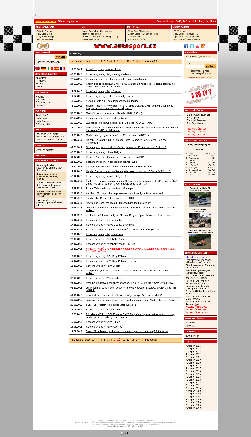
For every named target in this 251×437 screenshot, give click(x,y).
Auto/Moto (41, 78)
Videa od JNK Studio (47, 134)
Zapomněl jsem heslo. (200, 71)
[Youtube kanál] (197, 46)
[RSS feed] (203, 46)
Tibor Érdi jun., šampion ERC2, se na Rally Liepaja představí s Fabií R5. (124, 295)
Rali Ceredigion (91, 34)
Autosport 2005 (193, 402)
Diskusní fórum (194, 110)
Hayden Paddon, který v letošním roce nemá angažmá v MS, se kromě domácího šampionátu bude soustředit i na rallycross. (129, 107)
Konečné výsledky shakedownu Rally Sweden (110, 96)
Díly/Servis (41, 81)
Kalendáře (191, 322)
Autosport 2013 (193, 379)
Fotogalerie (192, 184)
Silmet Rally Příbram (139, 31)
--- (188, 126)
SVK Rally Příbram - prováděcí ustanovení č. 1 (111, 304)
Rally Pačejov (136, 39)
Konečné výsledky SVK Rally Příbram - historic (111, 261)
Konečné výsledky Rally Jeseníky (104, 326)
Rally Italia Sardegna (46, 37)
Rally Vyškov (136, 37)
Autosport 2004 (193, 405)
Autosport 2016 (193, 371)
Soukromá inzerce (46, 74)
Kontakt (39, 105)
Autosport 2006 (193, 399)
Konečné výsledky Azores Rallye (103, 69)
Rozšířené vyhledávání (48, 62)
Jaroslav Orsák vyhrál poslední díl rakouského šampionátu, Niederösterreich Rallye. (130, 300)
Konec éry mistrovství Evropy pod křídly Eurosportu (200, 276)
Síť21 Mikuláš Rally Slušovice (187, 39)
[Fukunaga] (200, 248)
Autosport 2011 (193, 385)
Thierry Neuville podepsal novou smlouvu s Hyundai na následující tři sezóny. (127, 331)
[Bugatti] (200, 227)
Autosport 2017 (193, 368)
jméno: (198, 56)
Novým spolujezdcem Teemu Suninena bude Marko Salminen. (119, 202)
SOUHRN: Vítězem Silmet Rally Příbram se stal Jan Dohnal (49, 193)
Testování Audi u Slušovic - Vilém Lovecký (199, 297)
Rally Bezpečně (44, 121)
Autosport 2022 (193, 354)
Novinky (40, 96)
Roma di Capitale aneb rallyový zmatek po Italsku (198, 287)
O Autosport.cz (43, 102)
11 (123, 61)
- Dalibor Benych (200, 231)
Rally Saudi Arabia (45, 39)
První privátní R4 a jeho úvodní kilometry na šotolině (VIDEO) (119, 166)
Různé (39, 86)
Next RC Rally (43, 124)
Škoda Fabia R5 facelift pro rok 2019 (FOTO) (110, 198)
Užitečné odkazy (45, 149)
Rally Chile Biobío (44, 34)
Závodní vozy (192, 336)
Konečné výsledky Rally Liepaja (103, 265)
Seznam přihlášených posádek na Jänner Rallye (111, 161)
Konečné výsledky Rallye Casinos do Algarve (110, 224)
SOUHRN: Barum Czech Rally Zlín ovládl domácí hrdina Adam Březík (48, 185)
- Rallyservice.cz (201, 189)
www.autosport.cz (46, 21)
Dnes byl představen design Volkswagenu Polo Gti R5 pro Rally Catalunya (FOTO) (130, 283)
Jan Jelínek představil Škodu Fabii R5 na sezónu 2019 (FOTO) (119, 122)
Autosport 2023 (193, 351)
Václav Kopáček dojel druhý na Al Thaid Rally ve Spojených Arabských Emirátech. (130, 215)
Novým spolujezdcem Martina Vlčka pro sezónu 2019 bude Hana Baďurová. (126, 147)
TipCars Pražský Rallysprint (186, 37)
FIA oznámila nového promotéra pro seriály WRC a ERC (50, 202)
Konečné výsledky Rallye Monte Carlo (106, 118)
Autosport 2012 (193, 382)
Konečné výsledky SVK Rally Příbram (106, 256)
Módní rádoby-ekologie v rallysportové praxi (198, 271)
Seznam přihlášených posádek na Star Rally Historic (47, 176)
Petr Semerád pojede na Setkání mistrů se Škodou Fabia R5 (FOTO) (122, 229)
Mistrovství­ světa (45, 27)
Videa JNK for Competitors (50, 136)
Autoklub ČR (42, 115)
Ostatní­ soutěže (181, 27)
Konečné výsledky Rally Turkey (103, 322)
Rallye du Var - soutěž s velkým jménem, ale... (197, 282)
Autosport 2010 (193, 388)
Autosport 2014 (193, 377)
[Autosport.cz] (115, 49)
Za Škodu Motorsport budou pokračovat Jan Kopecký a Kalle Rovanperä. (125, 193)
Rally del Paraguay (45, 31)
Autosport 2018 (193, 365)
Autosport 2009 (193, 391)
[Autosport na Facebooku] (186, 46)
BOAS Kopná (179, 31)
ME (83, 27)
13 (132, 61)
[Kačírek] (200, 206)
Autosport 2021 (193, 357)
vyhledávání (42, 52)
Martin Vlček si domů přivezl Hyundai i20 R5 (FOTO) (114, 113)
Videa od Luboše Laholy (49, 139)
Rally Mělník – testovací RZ (186, 34)
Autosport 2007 (193, 396)
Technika (190, 331)
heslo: (189, 63)
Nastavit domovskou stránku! (200, 77)
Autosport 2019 (193, 363)
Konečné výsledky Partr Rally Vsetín (105, 239)
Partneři (40, 111)
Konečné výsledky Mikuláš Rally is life (106, 176)
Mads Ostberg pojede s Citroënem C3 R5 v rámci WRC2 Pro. (118, 135)
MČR (129, 27)
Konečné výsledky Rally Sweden (103, 91)
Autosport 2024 (193, 348)
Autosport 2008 (193, 393)
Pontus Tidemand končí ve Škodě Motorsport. (110, 188)
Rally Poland (90, 39)
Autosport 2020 (193, 360)
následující (151, 61)
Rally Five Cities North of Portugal (100, 37)
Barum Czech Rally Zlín (97, 31)
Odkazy (39, 145)
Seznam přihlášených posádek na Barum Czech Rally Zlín (49, 167)
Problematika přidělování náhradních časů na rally (198, 261)
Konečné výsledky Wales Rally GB (104, 278)
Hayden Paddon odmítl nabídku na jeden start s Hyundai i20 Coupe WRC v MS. (128, 171)
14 (137, 61)
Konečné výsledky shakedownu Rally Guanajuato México (116, 79)
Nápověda (41, 99)
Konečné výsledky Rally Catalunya (104, 234)
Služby (39, 83)
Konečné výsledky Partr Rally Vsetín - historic (110, 244)
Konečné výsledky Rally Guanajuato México (109, 74)
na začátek (77, 61)
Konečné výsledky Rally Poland (103, 309)
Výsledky (190, 325)
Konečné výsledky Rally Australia (104, 220)
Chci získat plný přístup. (200, 73)
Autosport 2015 (193, 374)
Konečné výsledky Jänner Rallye (103, 152)
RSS (137, 27)
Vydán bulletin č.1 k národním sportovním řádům (112, 101)
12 (128, 61)
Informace (41, 92)
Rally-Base (41, 118)
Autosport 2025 (193, 346)
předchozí (90, 61)
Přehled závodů (194, 318)
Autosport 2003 (193, 408)
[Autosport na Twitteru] (192, 46)
